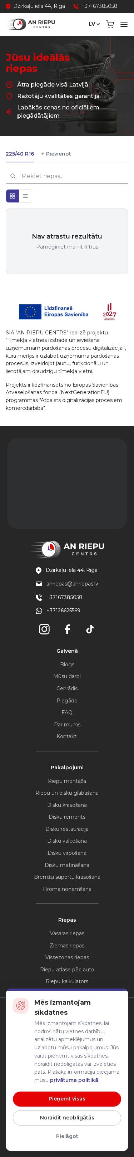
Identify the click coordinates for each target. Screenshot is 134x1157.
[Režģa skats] (12, 196)
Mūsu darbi (67, 676)
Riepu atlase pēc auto (67, 969)
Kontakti (67, 736)
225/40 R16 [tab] (20, 154)
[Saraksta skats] (25, 196)
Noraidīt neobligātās (67, 1117)
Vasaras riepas (67, 933)
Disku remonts (67, 817)
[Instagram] (44, 629)
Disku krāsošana (67, 805)
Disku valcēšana (67, 841)
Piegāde (67, 700)
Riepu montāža (67, 781)
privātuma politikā (74, 1080)
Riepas (67, 920)
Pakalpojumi (67, 767)
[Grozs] (110, 24)
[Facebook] (67, 629)
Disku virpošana (67, 853)
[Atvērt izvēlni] (124, 24)
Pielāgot (67, 1136)
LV (92, 24)
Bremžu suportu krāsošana (67, 877)
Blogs (67, 664)
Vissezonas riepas (67, 957)
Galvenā (67, 651)
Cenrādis (67, 688)
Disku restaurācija (67, 829)
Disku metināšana (67, 865)
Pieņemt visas (67, 1098)
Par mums (67, 724)
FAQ (67, 712)
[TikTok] (90, 629)
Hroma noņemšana (67, 889)
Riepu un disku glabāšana (67, 793)
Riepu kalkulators (67, 981)
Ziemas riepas (67, 945)
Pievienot (56, 154)
